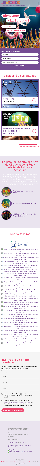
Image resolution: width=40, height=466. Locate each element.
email (24, 442)
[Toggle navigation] (37, 3)
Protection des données (15, 447)
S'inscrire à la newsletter (13, 410)
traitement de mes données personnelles (17, 402)
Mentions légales (24, 445)
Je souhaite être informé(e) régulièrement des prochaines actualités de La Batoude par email (18, 395)
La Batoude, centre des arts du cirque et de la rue (17, 462)
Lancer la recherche (19, 66)
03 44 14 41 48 (12, 442)
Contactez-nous (13, 445)
